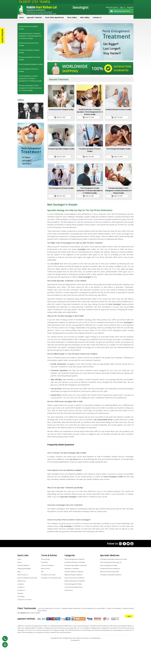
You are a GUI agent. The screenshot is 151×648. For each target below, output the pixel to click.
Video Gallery (84, 17)
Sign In (122, 7)
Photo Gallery (72, 17)
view (129, 616)
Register (130, 7)
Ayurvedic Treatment (34, 17)
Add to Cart (61, 117)
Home (21, 17)
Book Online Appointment (54, 17)
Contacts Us (97, 17)
